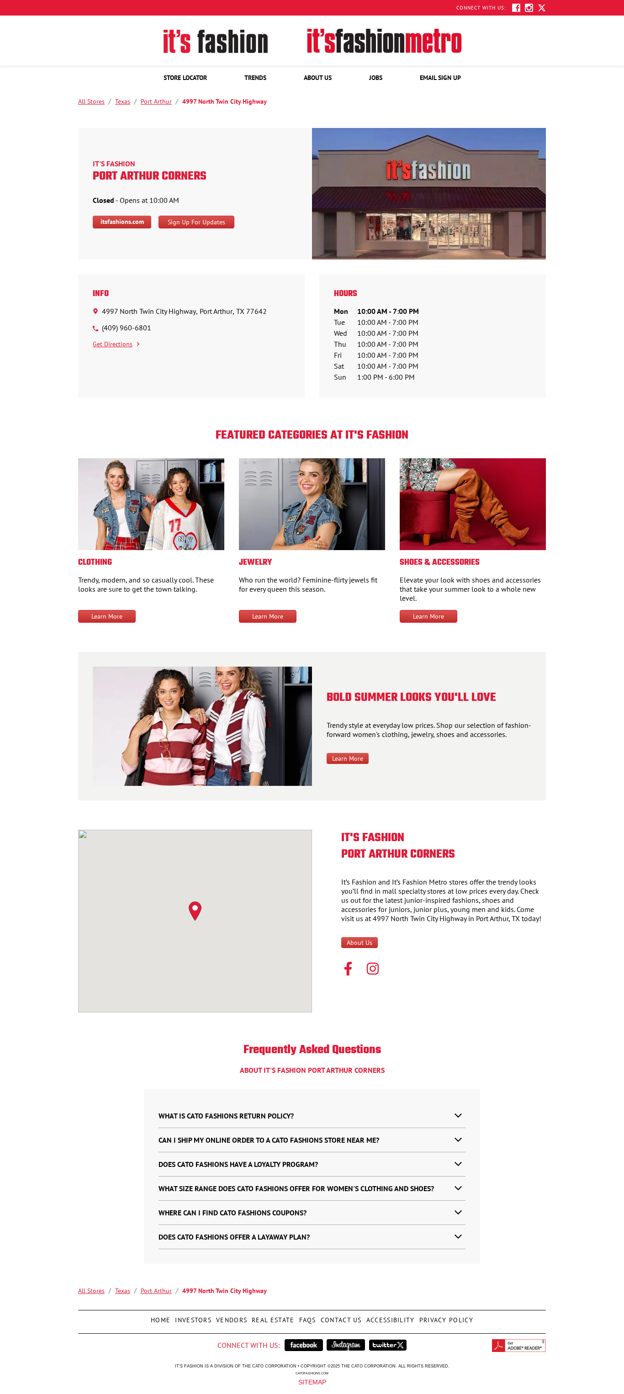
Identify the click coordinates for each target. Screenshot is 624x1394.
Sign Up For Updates (196, 222)
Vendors (230, 1317)
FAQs (306, 1317)
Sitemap (312, 1382)
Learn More (106, 616)
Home (159, 1317)
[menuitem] (185, 77)
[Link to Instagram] (373, 969)
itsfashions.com (122, 221)
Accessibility (389, 1317)
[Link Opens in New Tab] (304, 1345)
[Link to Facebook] (348, 969)
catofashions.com (312, 1373)
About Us (359, 942)
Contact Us (340, 1317)
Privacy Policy (445, 1317)
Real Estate (271, 1317)
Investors (192, 1317)
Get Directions (112, 344)
